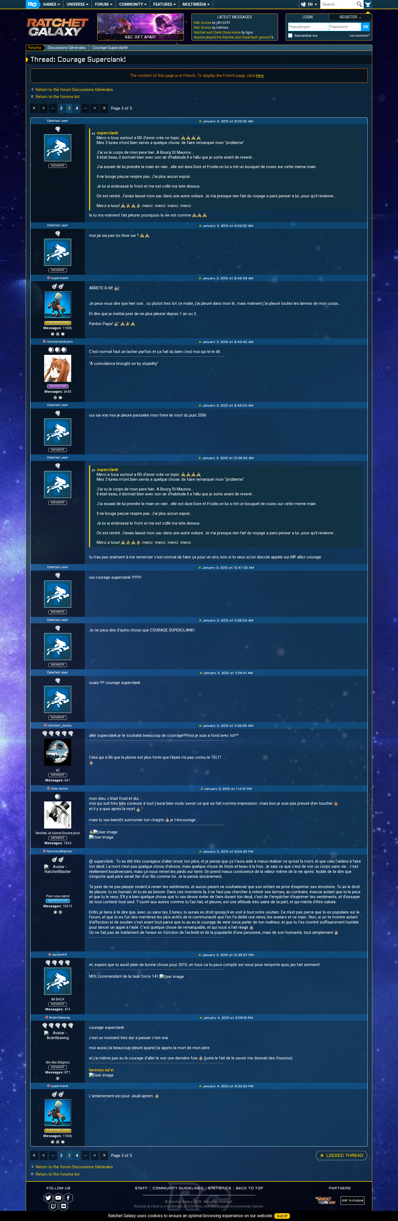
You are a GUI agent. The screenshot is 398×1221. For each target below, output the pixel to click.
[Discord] (63, 1206)
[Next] (95, 108)
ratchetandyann (60, 341)
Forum (102, 4)
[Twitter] (52, 333)
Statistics (219, 1188)
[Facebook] (58, 333)
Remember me (306, 36)
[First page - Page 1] (34, 108)
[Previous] (44, 108)
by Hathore (211, 28)
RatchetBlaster (60, 851)
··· (52, 108)
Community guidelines (177, 1188)
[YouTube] (63, 333)
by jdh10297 (212, 23)
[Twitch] (53, 1206)
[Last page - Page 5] (104, 108)
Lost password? (359, 35)
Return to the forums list (57, 96)
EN (310, 4)
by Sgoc (223, 32)
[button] (309, 4)
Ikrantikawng (59, 1017)
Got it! (282, 1216)
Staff (141, 1188)
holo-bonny (59, 788)
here (260, 75)
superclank (59, 278)
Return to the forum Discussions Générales (74, 89)
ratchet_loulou (60, 725)
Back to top (249, 1188)
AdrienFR (59, 955)
